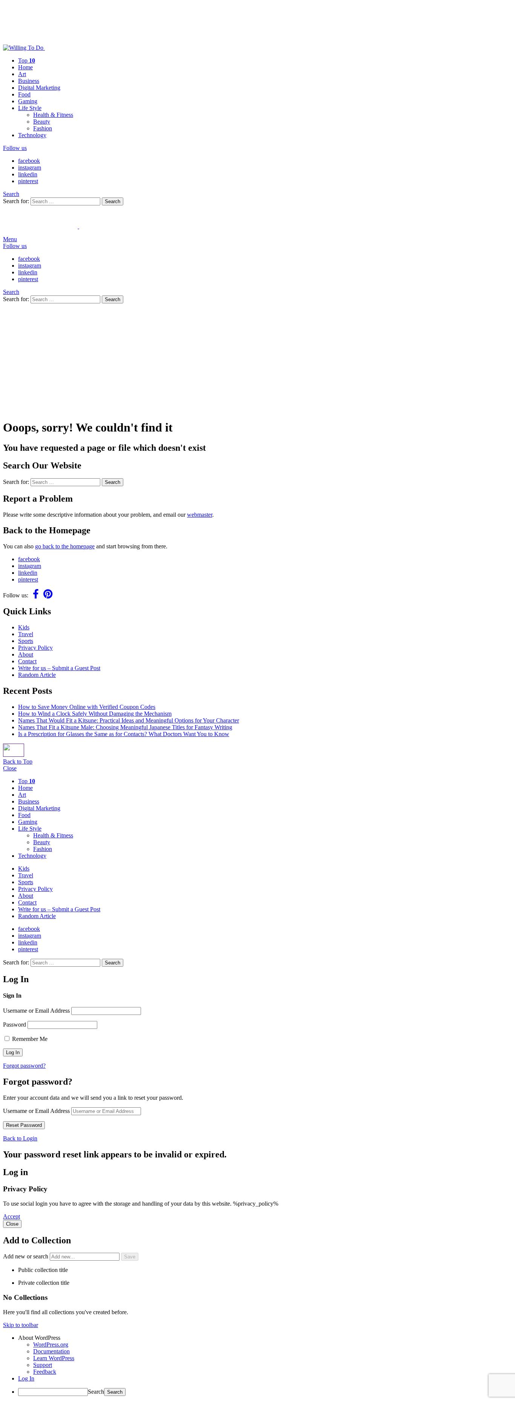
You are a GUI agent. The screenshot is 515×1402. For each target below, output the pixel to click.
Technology (32, 135)
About (25, 654)
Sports (25, 641)
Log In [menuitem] (26, 1378)
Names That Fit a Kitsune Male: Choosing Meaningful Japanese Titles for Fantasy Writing (125, 727)
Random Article (37, 675)
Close (10, 768)
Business (28, 81)
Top (26, 60)
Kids (23, 627)
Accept (11, 1216)
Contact (27, 661)
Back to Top (17, 761)
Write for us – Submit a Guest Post (59, 668)
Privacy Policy (35, 647)
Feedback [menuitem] (44, 1371)
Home (25, 67)
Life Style (29, 108)
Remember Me (29, 1039)
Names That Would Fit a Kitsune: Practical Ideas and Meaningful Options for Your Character (128, 720)
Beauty (41, 121)
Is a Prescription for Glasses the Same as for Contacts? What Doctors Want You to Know (123, 734)
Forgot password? (24, 1065)
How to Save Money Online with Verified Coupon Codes (86, 707)
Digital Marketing (39, 87)
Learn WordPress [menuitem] (53, 1358)
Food (24, 94)
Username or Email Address (36, 1010)
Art (22, 74)
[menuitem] (265, 1338)
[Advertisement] (257, 360)
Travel (25, 634)
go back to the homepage (65, 546)
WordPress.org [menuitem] (50, 1344)
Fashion (42, 128)
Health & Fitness (53, 115)
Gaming (27, 101)
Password (14, 1024)
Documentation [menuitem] (51, 1351)
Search (112, 201)
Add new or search (26, 1256)
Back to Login (20, 1138)
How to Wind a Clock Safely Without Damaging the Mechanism (95, 713)
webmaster (199, 514)
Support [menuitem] (42, 1365)
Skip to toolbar (20, 1325)
